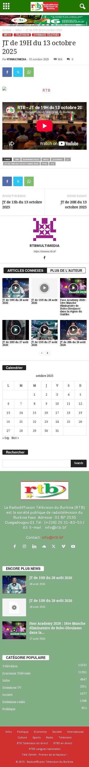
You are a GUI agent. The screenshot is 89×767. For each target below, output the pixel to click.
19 (80, 412)
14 (21, 412)
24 (57, 421)
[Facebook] (7, 72)
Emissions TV (11, 687)
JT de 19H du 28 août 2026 (15, 301)
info (46, 159)
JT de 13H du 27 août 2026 (44, 344)
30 (46, 431)
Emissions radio (13, 702)
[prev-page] (41, 353)
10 (57, 403)
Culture (22, 737)
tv (52, 163)
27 (8, 431)
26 (80, 421)
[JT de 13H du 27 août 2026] (44, 330)
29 (34, 431)
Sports (37, 737)
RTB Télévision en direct (32, 743)
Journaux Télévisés (46, 35)
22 (34, 421)
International (75, 731)
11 (68, 403)
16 (46, 412)
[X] (18, 72)
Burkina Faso (31, 159)
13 (8, 412)
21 (21, 421)
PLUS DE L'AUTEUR (66, 270)
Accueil (6, 30)
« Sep (5, 438)
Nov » (15, 438)
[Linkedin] (35, 546)
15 (34, 412)
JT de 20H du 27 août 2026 (15, 344)
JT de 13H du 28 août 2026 (44, 301)
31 (57, 431)
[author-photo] (44, 229)
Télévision (22, 35)
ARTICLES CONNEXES (25, 270)
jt (68, 159)
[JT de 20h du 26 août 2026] (73, 330)
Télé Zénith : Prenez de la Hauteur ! (44, 754)
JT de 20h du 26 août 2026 (73, 344)
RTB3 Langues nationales (44, 749)
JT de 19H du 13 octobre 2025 (21, 163)
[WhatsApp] (29, 72)
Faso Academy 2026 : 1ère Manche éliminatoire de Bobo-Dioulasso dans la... (57, 628)
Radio (49, 737)
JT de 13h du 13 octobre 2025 (22, 204)
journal (58, 159)
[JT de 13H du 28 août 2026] (44, 288)
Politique (8, 709)
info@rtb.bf (52, 537)
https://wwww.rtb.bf (45, 251)
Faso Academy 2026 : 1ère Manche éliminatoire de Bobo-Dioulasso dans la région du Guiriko (73, 307)
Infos (19, 30)
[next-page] (47, 353)
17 (57, 412)
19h (17, 159)
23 (46, 421)
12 (80, 403)
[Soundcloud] (45, 546)
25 (68, 421)
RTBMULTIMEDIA (16, 59)
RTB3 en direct (62, 743)
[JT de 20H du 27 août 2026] (15, 330)
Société (7, 695)
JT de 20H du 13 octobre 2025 (74, 204)
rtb (44, 163)
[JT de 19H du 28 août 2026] (15, 288)
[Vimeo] (64, 546)
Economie (40, 731)
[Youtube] (73, 546)
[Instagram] (25, 546)
